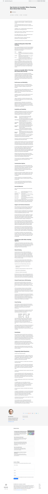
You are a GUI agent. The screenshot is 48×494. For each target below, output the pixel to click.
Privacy (40, 487)
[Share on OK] (34, 413)
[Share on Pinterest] (31, 413)
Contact (40, 485)
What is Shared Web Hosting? (18, 447)
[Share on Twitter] (25, 413)
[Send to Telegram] (36, 413)
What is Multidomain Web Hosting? (18, 437)
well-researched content (19, 489)
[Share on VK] (32, 413)
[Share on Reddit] (29, 413)
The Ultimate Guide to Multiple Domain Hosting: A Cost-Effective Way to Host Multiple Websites (20, 432)
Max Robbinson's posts (11, 421)
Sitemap (40, 488)
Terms (39, 486)
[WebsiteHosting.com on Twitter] (5, 487)
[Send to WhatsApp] (38, 413)
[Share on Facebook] (23, 413)
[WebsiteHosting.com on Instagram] (6, 487)
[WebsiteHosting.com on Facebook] (4, 487)
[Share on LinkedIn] (27, 413)
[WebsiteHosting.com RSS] (7, 487)
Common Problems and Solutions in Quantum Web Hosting (20, 452)
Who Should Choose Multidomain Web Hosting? (20, 442)
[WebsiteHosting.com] (6, 485)
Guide (23, 419)
